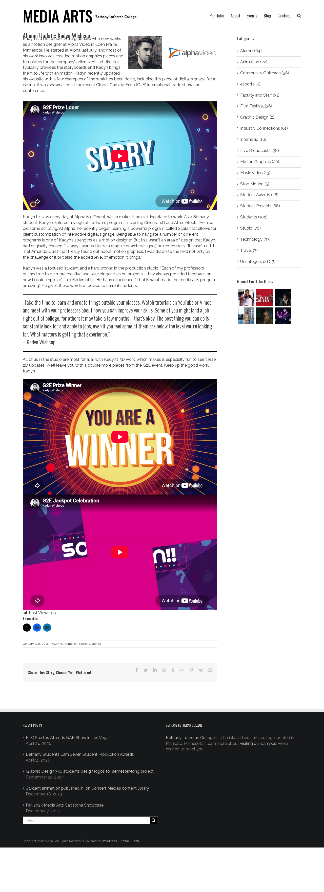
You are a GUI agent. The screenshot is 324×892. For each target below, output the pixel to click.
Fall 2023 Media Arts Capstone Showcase (65, 805)
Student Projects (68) (260, 206)
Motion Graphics (90, 643)
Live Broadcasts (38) (259, 150)
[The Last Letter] (264, 316)
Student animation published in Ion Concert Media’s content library (87, 788)
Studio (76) (250, 228)
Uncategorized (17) (257, 261)
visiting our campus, (258, 743)
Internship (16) (253, 139)
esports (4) (250, 84)
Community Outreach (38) (264, 73)
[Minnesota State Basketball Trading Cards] (246, 297)
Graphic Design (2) (257, 117)
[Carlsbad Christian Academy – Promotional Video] (246, 316)
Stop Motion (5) (254, 184)
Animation (70, 643)
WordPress (109, 841)
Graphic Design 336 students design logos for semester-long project (90, 771)
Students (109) (254, 217)
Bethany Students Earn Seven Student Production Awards (80, 754)
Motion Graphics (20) (259, 161)
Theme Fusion (129, 841)
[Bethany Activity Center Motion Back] (264, 297)
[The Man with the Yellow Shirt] (283, 297)
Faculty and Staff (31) (259, 95)
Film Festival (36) (256, 106)
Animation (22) (253, 61)
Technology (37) (255, 239)
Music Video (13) (255, 172)
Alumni (57, 643)
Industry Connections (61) (264, 128)
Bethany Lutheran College (190, 737)
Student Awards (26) (259, 194)
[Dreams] (283, 316)
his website (33, 79)
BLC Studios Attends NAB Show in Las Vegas (68, 737)
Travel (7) (249, 250)
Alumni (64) (251, 50)
